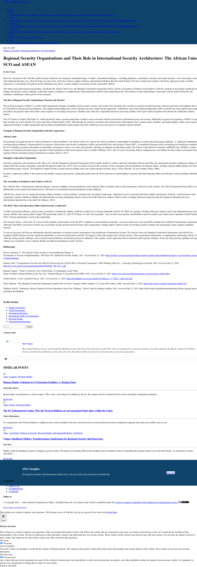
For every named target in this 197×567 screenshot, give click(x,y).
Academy (13, 23)
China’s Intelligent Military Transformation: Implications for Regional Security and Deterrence (53, 438)
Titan (11, 40)
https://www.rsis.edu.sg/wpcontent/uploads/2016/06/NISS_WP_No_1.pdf (34, 265)
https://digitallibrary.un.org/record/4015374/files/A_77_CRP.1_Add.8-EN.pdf (99, 278)
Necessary (7, 543)
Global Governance (41, 20)
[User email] (6, 359)
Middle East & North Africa (43, 14)
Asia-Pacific (19, 14)
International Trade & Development (84, 20)
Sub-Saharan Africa (106, 14)
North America (62, 14)
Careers (26, 1)
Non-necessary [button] (6, 554)
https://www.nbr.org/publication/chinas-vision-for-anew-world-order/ (141, 273)
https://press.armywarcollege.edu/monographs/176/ (165, 283)
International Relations (59, 20)
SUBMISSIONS (16, 488)
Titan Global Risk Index (48, 42)
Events (11, 34)
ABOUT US (14, 485)
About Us (7, 1)
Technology (14, 28)
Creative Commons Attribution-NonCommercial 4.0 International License (146, 502)
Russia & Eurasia (76, 14)
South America (90, 14)
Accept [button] (104, 512)
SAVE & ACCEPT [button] (8, 565)
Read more (8, 399)
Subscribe (171, 472)
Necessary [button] (4, 540)
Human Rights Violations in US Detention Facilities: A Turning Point (39, 382)
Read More (112, 512)
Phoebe (28, 42)
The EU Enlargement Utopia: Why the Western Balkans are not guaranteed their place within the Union (58, 410)
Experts (12, 17)
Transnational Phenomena (125, 20)
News (11, 12)
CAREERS (14, 491)
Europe (28, 14)
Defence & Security (24, 20)
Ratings (34, 42)
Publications (19, 42)
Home (11, 9)
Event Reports (36, 37)
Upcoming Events (22, 37)
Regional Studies (107, 20)
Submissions (17, 1)
